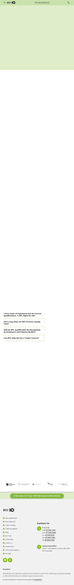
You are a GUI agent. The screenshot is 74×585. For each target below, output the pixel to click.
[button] (24, 315)
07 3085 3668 (51, 533)
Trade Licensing (10, 525)
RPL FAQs (8, 536)
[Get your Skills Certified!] (4, 2)
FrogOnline (38, 579)
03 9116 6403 (49, 535)
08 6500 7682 (50, 538)
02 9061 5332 (51, 530)
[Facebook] (5, 560)
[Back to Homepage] (11, 2)
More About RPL (10, 522)
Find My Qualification (42, 2)
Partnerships (9, 539)
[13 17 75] (68, 2)
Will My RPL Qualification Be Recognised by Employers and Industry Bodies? (22, 331)
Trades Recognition (11, 529)
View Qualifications (11, 518)
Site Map (8, 553)
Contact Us (8, 543)
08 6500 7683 (50, 540)
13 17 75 (46, 528)
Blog (6, 532)
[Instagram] (10, 560)
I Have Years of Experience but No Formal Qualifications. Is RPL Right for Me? (22, 315)
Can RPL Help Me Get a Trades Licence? (21, 338)
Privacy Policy (9, 546)
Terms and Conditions (12, 550)
